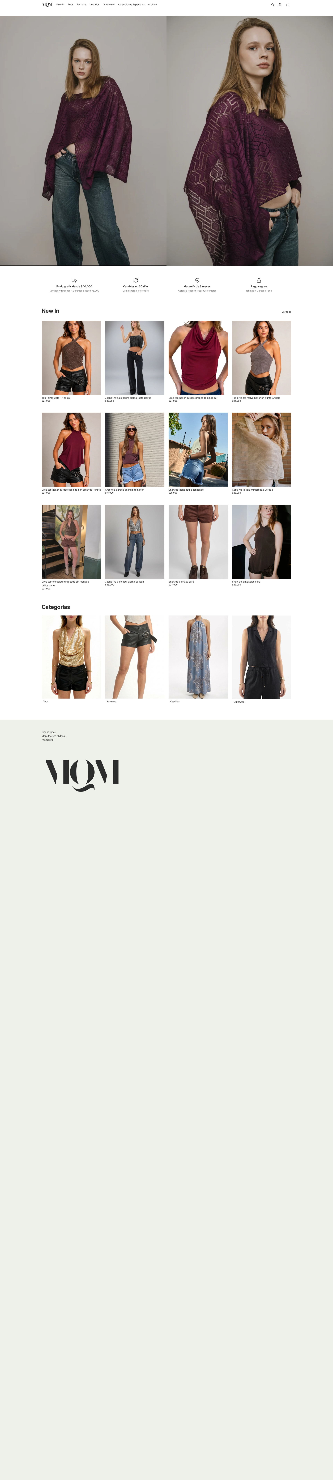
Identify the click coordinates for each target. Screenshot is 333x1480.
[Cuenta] (280, 4)
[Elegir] (159, 389)
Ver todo (286, 311)
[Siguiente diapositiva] (159, 358)
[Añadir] (95, 389)
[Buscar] (272, 4)
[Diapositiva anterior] (110, 358)
